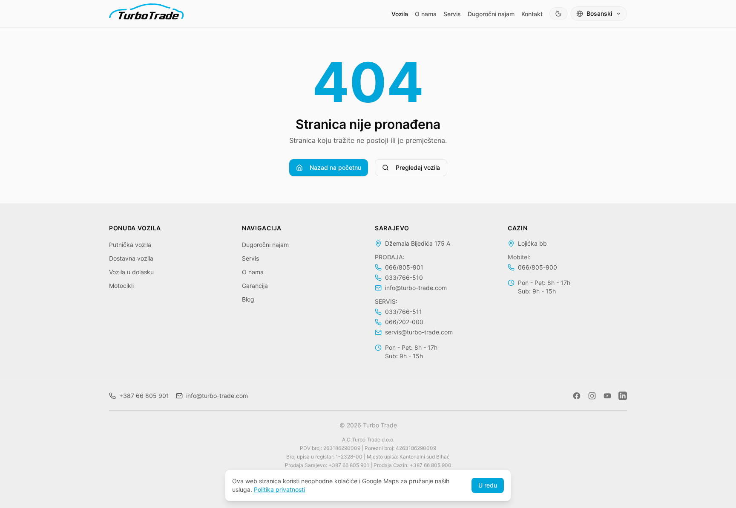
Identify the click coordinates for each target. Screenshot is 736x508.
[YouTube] (607, 396)
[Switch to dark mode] (558, 13)
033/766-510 (404, 277)
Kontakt (532, 13)
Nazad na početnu (335, 167)
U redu (487, 485)
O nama (426, 13)
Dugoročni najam (491, 13)
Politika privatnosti (279, 489)
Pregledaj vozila (418, 167)
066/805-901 (404, 267)
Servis (452, 13)
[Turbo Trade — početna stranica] (146, 13)
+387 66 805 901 (144, 395)
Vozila (399, 13)
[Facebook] (576, 396)
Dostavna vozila (131, 258)
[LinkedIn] (622, 396)
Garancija (255, 285)
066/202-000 (404, 321)
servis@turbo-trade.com (419, 332)
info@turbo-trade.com (416, 287)
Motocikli (121, 285)
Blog (248, 299)
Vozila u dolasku (131, 272)
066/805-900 (537, 267)
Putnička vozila (130, 244)
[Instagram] (592, 396)
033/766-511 (403, 311)
